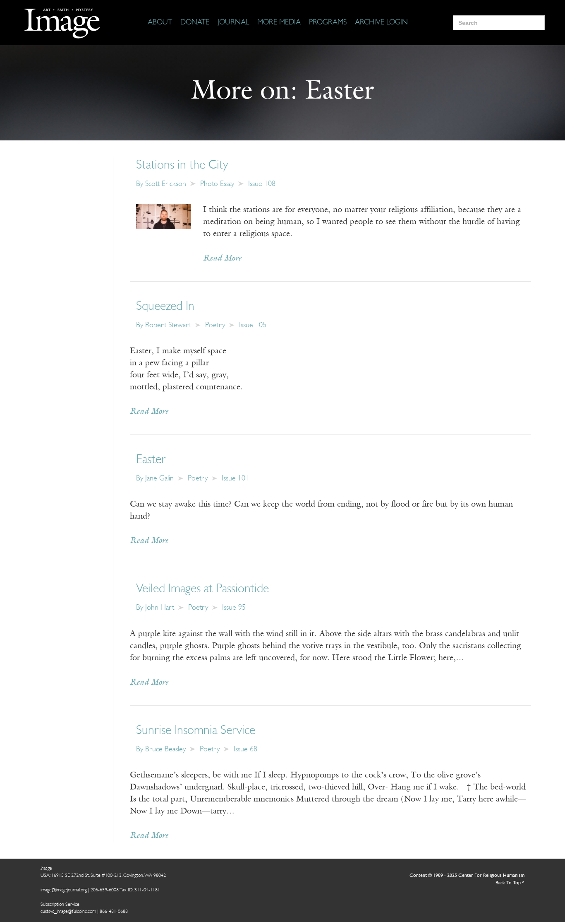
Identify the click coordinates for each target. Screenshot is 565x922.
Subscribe (401, 889)
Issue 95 (234, 608)
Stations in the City (182, 165)
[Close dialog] (546, 786)
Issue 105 (252, 325)
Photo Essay (217, 184)
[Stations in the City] (163, 216)
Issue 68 (245, 749)
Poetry (215, 325)
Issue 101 (235, 479)
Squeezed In (165, 306)
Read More (222, 258)
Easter (151, 460)
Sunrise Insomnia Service (195, 730)
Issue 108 (261, 184)
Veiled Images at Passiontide (202, 589)
